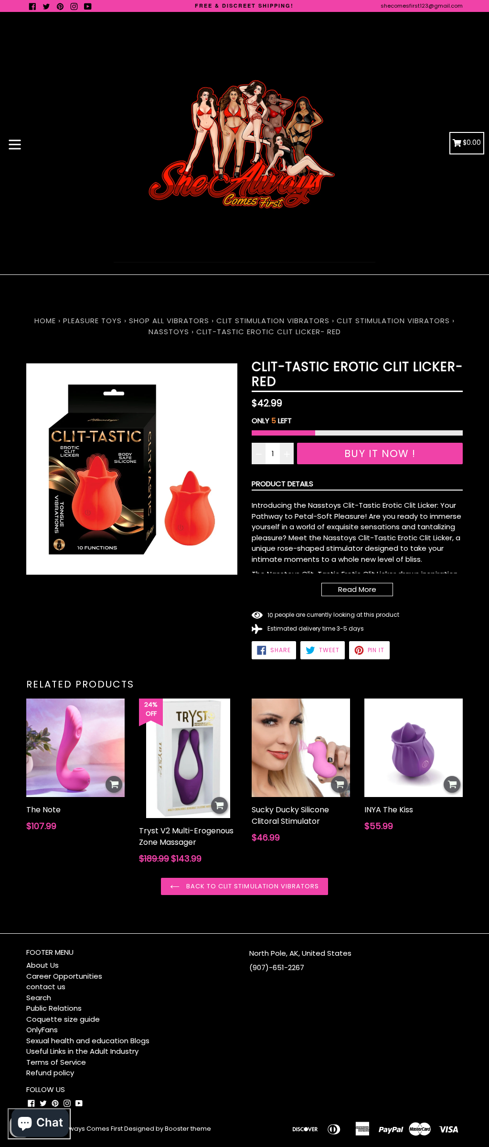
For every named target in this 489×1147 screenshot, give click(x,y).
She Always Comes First (86, 1128)
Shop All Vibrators (170, 321)
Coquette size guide (63, 1019)
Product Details (282, 484)
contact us (45, 987)
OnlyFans (42, 1030)
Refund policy (50, 1073)
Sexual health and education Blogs (87, 1041)
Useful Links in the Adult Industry (82, 1051)
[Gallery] (131, 469)
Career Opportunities (64, 976)
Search (38, 998)
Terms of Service (56, 1062)
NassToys (169, 332)
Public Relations (54, 1008)
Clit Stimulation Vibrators (273, 321)
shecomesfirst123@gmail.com (422, 6)
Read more (357, 589)
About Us (42, 965)
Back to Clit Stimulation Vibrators (251, 886)
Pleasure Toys (92, 321)
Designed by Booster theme (167, 1128)
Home (45, 321)
